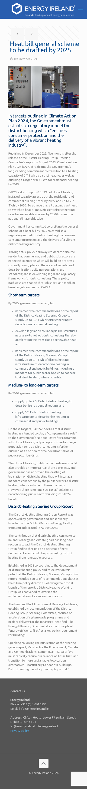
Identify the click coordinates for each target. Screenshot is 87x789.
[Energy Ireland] (43, 9)
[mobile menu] (81, 9)
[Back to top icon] (43, 763)
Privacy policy (19, 730)
